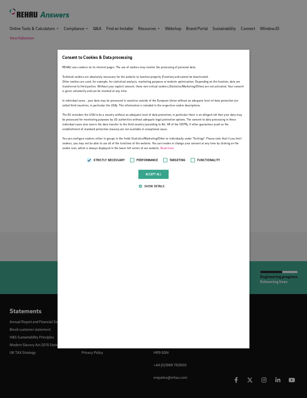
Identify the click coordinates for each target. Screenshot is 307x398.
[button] (153, 186)
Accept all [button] (153, 174)
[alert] (153, 199)
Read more (167, 148)
